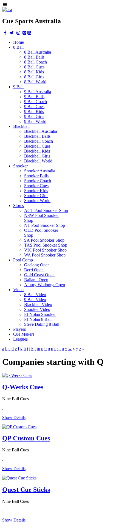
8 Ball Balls (34, 57)
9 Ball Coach (35, 101)
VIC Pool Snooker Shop (45, 250)
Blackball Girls (37, 156)
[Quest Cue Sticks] (19, 478)
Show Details (14, 417)
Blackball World (38, 161)
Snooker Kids (36, 190)
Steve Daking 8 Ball (41, 324)
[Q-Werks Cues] (17, 375)
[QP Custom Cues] (19, 426)
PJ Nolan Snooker (40, 314)
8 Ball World (35, 81)
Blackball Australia (40, 131)
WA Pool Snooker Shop (45, 255)
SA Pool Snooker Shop (44, 240)
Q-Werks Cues (22, 387)
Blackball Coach (38, 141)
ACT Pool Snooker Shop (46, 210)
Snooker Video (37, 309)
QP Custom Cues (26, 438)
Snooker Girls (36, 195)
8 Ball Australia (37, 52)
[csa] (7, 9)
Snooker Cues (36, 185)
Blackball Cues (37, 146)
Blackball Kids (37, 151)
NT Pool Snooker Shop (44, 225)
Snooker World (37, 200)
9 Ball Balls (34, 96)
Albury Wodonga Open (44, 284)
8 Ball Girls (34, 77)
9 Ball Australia (37, 91)
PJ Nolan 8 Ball (38, 319)
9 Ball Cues (34, 106)
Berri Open (34, 269)
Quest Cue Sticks (26, 489)
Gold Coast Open (39, 274)
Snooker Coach (37, 180)
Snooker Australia (39, 171)
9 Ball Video (35, 299)
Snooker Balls (36, 175)
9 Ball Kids (34, 111)
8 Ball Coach (35, 62)
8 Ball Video (35, 294)
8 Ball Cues (34, 67)
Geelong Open (37, 265)
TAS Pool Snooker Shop (45, 245)
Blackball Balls (37, 136)
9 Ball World (35, 121)
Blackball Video (38, 304)
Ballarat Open (36, 279)
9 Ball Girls (34, 116)
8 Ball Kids (34, 72)
